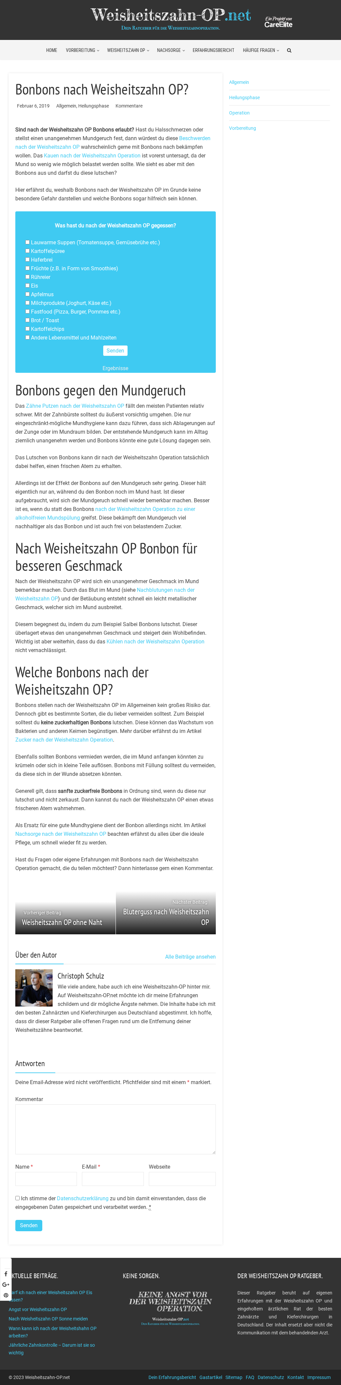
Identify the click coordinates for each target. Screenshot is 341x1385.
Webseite (159, 1167)
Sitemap (233, 1377)
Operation (239, 112)
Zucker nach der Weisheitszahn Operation (64, 740)
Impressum (319, 1377)
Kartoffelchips (47, 329)
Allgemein (66, 106)
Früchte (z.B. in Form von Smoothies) (74, 268)
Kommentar (29, 1099)
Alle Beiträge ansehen (190, 957)
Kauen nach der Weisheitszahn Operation (92, 155)
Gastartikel (210, 1377)
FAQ (250, 1377)
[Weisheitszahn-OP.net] (170, 18)
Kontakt (295, 1377)
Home (51, 50)
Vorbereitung (80, 50)
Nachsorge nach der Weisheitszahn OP (60, 834)
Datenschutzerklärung (83, 1198)
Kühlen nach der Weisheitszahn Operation (155, 641)
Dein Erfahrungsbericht (172, 1377)
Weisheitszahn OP (126, 50)
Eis (34, 286)
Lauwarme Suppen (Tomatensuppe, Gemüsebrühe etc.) (95, 242)
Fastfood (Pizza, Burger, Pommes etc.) (76, 312)
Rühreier (40, 277)
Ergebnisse (115, 368)
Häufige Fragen (259, 50)
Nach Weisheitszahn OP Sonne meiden (48, 1318)
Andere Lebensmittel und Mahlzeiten (74, 338)
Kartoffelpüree (48, 251)
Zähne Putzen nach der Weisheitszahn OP (75, 406)
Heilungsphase (93, 106)
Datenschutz (271, 1377)
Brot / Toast (45, 320)
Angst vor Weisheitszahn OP (38, 1309)
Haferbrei (42, 260)
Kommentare (129, 106)
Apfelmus (42, 294)
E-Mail (91, 1167)
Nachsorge (169, 50)
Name (24, 1167)
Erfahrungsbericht (213, 50)
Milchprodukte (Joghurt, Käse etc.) (71, 303)
